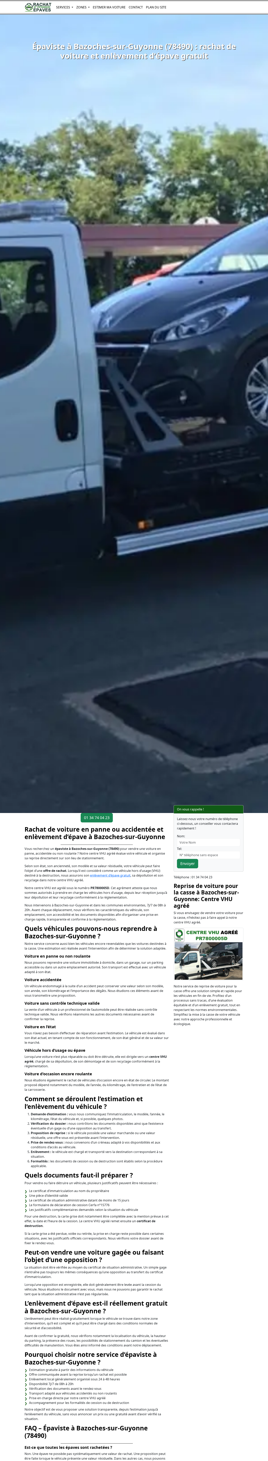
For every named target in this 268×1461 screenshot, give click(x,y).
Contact (136, 7)
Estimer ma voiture (109, 7)
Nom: (181, 836)
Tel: (179, 849)
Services (63, 7)
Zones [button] (81, 7)
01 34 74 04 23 (96, 817)
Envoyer (187, 863)
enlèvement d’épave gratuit (110, 875)
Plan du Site (156, 7)
